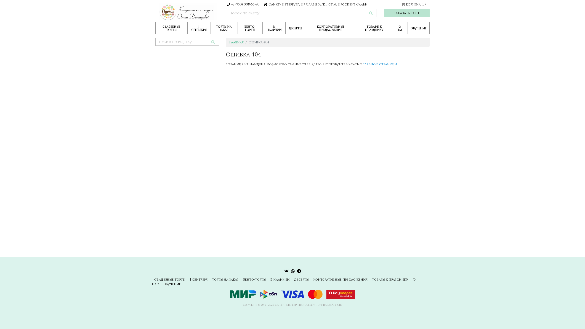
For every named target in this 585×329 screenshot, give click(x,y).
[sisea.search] (371, 13)
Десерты (295, 28)
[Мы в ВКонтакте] (286, 270)
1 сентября (199, 28)
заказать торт (407, 13)
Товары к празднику (374, 28)
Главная (236, 42)
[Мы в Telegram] (299, 270)
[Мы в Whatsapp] (293, 270)
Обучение (418, 28)
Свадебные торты (171, 28)
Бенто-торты (250, 28)
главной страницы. (380, 64)
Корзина (416, 4)
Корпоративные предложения (330, 28)
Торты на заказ (224, 28)
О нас (399, 28)
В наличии (274, 28)
